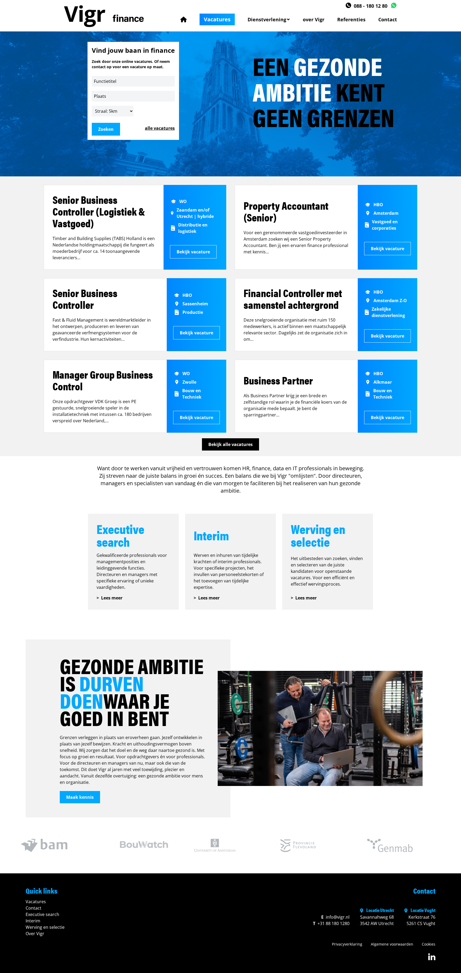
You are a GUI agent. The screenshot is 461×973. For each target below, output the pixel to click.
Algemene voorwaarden (392, 944)
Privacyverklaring (347, 944)
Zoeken (106, 129)
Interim (33, 921)
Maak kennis (80, 797)
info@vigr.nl (335, 917)
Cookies (428, 944)
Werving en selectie (45, 927)
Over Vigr (35, 933)
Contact (387, 19)
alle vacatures (160, 128)
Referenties (351, 19)
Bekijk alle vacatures (230, 444)
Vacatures (217, 19)
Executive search (42, 914)
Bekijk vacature (193, 252)
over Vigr (313, 19)
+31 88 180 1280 (331, 923)
